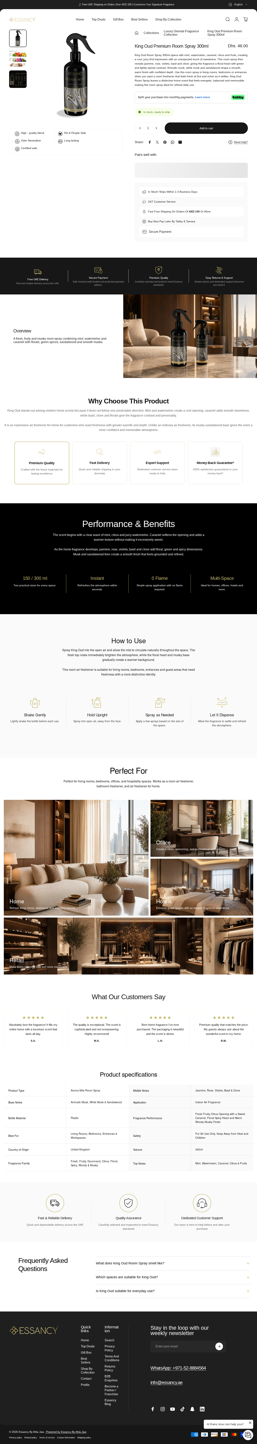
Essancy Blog (110, 1402)
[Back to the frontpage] (136, 33)
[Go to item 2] (18, 59)
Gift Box (86, 1352)
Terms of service (47, 1437)
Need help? (241, 142)
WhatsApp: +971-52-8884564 (178, 1368)
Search (109, 1340)
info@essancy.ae (166, 1382)
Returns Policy (110, 1368)
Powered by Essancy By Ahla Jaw (65, 1431)
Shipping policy (84, 1437)
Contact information (66, 1437)
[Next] (112, 82)
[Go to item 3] (18, 79)
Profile (85, 1384)
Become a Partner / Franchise (111, 1390)
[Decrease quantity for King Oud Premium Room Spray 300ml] (139, 128)
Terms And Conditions (112, 1358)
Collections (151, 33)
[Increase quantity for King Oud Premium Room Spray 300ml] (157, 128)
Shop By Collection (88, 1370)
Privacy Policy (110, 1348)
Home (85, 1340)
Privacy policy (15, 1437)
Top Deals (88, 1346)
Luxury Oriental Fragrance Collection (181, 33)
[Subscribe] (219, 1346)
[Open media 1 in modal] (76, 76)
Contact (86, 1378)
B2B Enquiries (111, 1378)
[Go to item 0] (18, 38)
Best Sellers (85, 1360)
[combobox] (238, 4)
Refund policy (30, 1437)
